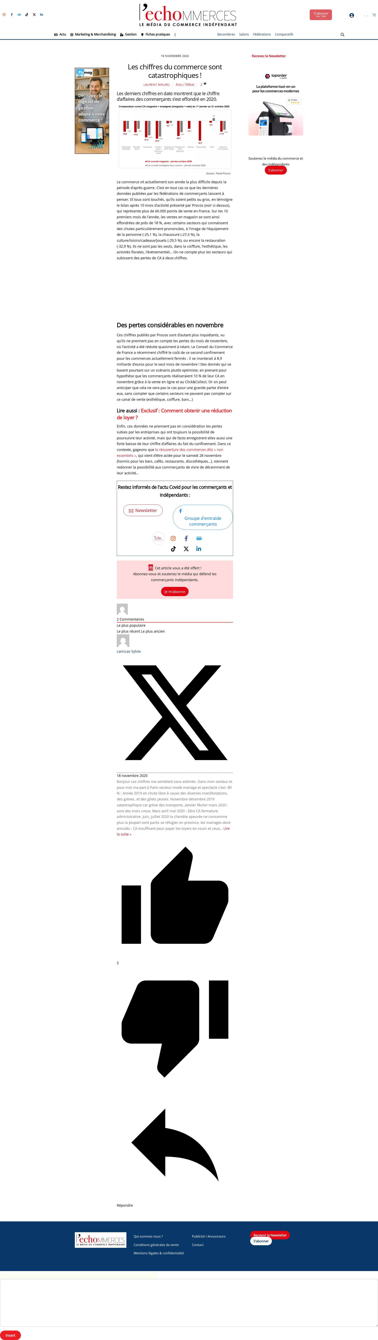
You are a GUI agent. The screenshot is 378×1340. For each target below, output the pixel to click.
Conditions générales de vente (156, 1245)
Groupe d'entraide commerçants (202, 521)
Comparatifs (284, 34)
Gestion (130, 34)
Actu (62, 34)
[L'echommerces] (100, 1246)
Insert (10, 1335)
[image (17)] (275, 134)
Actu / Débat (185, 84)
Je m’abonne (175, 591)
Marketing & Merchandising (95, 34)
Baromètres (226, 34)
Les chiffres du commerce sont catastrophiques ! (175, 71)
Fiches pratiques (157, 34)
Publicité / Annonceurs (209, 1236)
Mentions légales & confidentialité (159, 1253)
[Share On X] (175, 769)
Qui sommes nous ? (148, 1236)
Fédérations (262, 34)
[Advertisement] (175, 293)
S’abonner (276, 170)
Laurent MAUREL (157, 84)
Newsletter (146, 510)
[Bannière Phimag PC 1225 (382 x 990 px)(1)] (92, 152)
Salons (244, 34)
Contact (198, 1245)
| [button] (175, 34)
